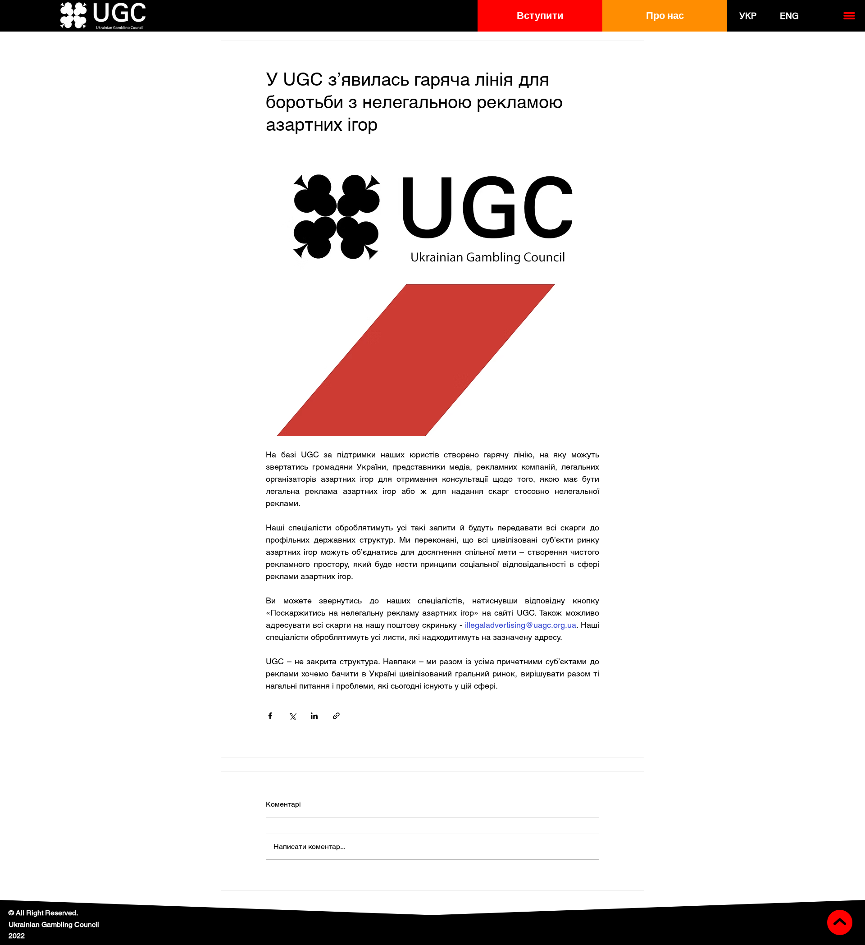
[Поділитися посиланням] (336, 716)
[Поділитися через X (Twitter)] (292, 716)
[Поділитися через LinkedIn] (314, 716)
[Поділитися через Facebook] (270, 716)
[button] (540, 16)
